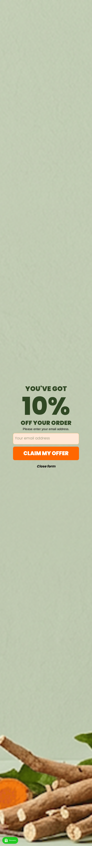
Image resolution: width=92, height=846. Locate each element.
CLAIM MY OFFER (46, 453)
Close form (46, 466)
